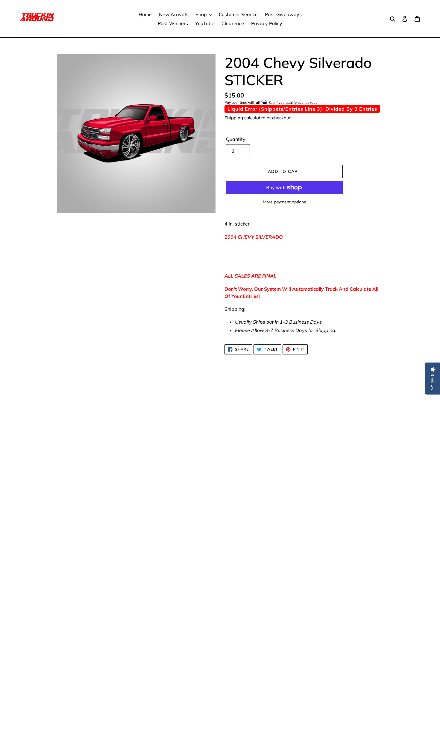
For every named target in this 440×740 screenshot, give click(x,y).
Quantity (235, 139)
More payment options (284, 202)
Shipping (233, 118)
